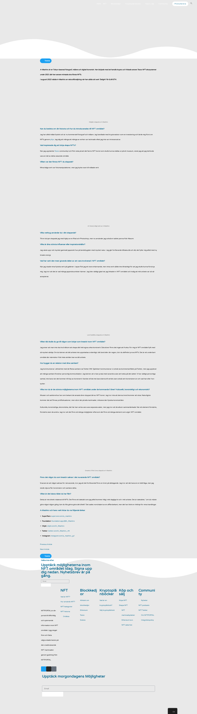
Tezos (57, 151)
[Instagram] (48, 669)
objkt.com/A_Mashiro (55, 526)
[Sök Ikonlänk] (191, 4)
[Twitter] (43, 669)
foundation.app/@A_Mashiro (63, 521)
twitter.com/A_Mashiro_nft (59, 531)
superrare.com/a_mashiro (61, 516)
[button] (46, 60)
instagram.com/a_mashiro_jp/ (63, 536)
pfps (52, 139)
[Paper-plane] (53, 669)
